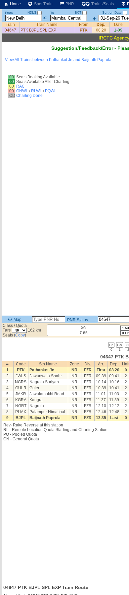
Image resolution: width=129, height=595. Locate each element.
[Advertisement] (64, 511)
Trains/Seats (102, 4)
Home (15, 4)
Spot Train (43, 4)
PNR (69, 4)
